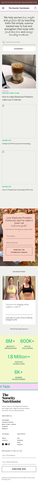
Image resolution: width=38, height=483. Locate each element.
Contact (5, 440)
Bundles (5, 428)
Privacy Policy (31, 477)
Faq (18, 438)
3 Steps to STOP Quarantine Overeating (16, 144)
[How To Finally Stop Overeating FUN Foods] (19, 167)
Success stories (8, 422)
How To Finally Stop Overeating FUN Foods (17, 190)
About (4, 438)
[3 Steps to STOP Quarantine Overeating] (19, 121)
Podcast (20, 444)
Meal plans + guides (9, 424)
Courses (5, 426)
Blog (19, 442)
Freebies (20, 440)
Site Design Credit (6, 479)
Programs (5, 420)
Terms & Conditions (22, 477)
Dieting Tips (6, 140)
